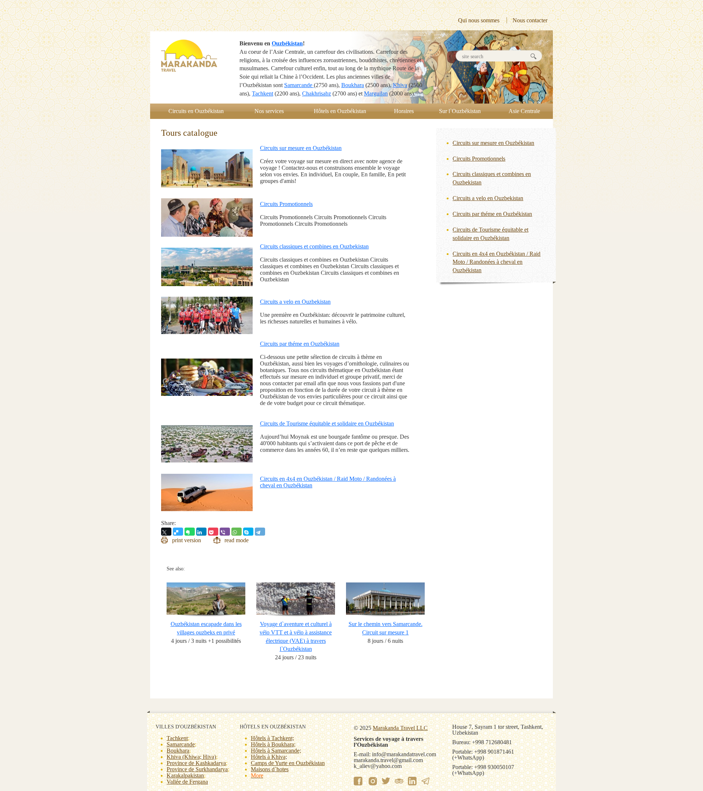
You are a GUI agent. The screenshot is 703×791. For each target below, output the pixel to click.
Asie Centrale (524, 111)
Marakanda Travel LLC (400, 728)
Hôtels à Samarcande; (276, 750)
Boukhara (352, 85)
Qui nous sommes (478, 20)
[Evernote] (190, 532)
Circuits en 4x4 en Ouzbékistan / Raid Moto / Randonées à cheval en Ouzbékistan (496, 262)
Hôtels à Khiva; (269, 757)
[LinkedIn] (201, 532)
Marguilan (376, 93)
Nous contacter (530, 20)
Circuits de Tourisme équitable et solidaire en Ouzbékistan (327, 423)
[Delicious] (178, 532)
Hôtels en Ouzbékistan (340, 111)
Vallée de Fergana (187, 782)
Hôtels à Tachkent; (272, 738)
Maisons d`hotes (270, 769)
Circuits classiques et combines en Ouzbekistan (314, 246)
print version (186, 540)
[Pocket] (213, 532)
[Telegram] (260, 532)
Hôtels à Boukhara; (273, 744)
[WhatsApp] (236, 532)
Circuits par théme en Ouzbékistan (299, 344)
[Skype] (248, 532)
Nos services (269, 111)
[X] (166, 532)
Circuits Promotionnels (286, 204)
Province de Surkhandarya (197, 769)
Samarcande (299, 85)
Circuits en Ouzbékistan (196, 111)
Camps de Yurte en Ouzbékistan (288, 763)
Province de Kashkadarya (196, 763)
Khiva (400, 85)
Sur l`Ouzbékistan (460, 111)
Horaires (404, 111)
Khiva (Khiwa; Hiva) (191, 757)
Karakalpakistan (185, 775)
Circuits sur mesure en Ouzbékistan (301, 148)
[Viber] (225, 532)
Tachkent (262, 93)
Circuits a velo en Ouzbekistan (295, 302)
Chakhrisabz (316, 93)
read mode (236, 540)
